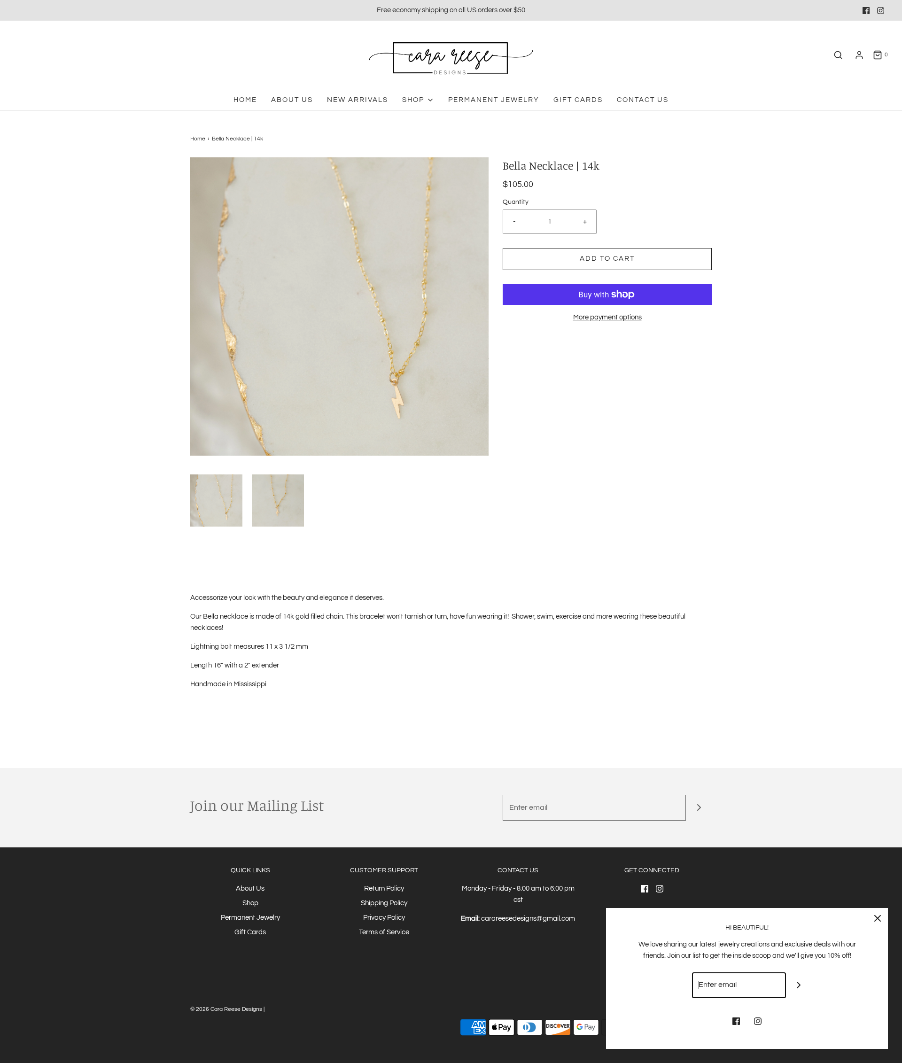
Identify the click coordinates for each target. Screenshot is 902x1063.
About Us (292, 99)
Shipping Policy (384, 903)
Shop (250, 903)
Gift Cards (578, 99)
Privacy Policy (384, 917)
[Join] (699, 808)
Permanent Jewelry (493, 99)
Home (245, 99)
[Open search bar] (838, 55)
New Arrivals (357, 99)
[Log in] (859, 55)
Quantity (516, 202)
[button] (216, 500)
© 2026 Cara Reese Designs (227, 1009)
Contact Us (643, 99)
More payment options (607, 317)
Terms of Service (384, 932)
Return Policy (384, 888)
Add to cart (607, 258)
